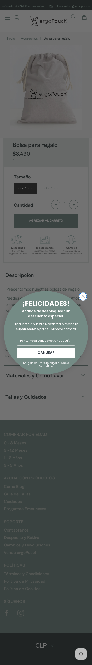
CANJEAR (46, 352)
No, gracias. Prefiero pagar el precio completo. (46, 364)
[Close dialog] (83, 296)
